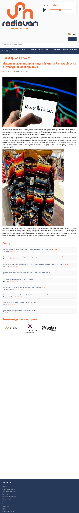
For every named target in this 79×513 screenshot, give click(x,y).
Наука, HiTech (6, 499)
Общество (6, 251)
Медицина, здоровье (8, 489)
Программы (31, 49)
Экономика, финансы (9, 491)
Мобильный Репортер (9, 511)
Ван (22, 49)
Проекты (65, 49)
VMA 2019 (14, 49)
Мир (3, 501)
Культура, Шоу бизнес (9, 289)
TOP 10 (5, 51)
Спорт (6, 304)
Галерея (56, 49)
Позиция (5, 504)
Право (4, 509)
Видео (72, 39)
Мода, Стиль (19, 71)
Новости (48, 49)
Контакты (73, 49)
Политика (6, 258)
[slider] (60, 10)
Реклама (40, 49)
